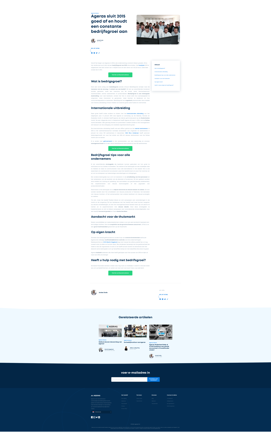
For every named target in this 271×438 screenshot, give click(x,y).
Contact (123, 406)
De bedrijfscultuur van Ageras (134, 342)
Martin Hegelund (109, 349)
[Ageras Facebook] (92, 418)
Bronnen (154, 395)
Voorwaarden (124, 403)
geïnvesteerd (107, 141)
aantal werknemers (141, 128)
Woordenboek (155, 403)
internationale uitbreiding (135, 113)
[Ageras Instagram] (94, 418)
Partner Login (139, 398)
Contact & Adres (172, 395)
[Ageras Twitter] (97, 418)
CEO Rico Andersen (132, 133)
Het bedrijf (124, 395)
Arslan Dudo (158, 355)
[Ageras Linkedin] (99, 418)
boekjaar (142, 65)
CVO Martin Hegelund (110, 242)
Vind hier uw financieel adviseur (120, 74)
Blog (153, 398)
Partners (139, 395)
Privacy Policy (124, 408)
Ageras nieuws (95, 13)
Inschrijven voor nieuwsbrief (153, 379)
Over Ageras (123, 398)
